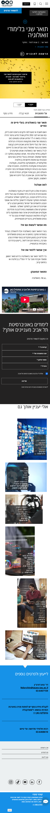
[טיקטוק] (18, 782)
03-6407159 (42, 690)
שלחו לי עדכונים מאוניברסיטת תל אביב (30, 373)
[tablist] (25, 105)
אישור (9, 810)
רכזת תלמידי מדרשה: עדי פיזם (34, 728)
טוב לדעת (45, 757)
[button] (45, 801)
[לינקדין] (32, 782)
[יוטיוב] (25, 782)
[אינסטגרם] (10, 782)
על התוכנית (41, 113)
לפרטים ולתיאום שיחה (15, 82)
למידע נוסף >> (38, 804)
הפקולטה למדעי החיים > (39, 13)
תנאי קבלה (24, 113)
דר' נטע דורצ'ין (41, 684)
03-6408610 (42, 731)
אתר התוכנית (42, 46)
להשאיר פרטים (11, 10)
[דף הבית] (7, 4)
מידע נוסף (8, 113)
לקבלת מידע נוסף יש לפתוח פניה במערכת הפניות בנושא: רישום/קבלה (28, 708)
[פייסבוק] (39, 782)
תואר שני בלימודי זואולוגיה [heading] (27, 32)
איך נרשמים (44, 748)
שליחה (24, 381)
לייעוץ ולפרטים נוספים (31, 673)
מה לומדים (44, 753)
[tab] (31, 105)
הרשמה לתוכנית (37, 53)
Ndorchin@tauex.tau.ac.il (34, 687)
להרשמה (26, 4)
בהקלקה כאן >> (40, 712)
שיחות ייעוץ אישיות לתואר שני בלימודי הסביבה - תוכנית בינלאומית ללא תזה (15, 78)
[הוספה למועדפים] (25, 22)
